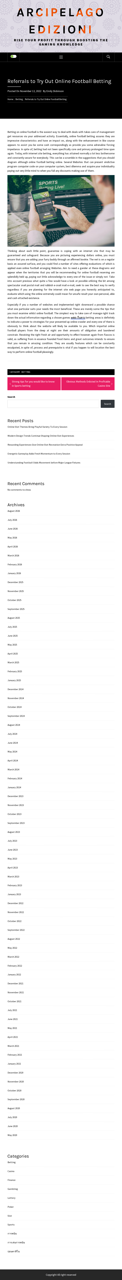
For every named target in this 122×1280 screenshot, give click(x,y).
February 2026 (15, 564)
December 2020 (15, 1072)
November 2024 (16, 698)
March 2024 (13, 769)
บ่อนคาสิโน (14, 1251)
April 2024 (13, 760)
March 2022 (13, 956)
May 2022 (12, 947)
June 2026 (13, 528)
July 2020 (12, 1117)
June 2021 (13, 1019)
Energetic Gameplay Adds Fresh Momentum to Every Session (39, 453)
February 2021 (15, 1054)
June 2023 (13, 849)
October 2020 (14, 1090)
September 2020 (16, 1099)
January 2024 (14, 787)
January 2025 (14, 680)
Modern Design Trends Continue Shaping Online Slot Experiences (41, 435)
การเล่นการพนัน (16, 1242)
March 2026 (13, 555)
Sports (11, 1224)
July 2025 (12, 626)
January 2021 (14, 1063)
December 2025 (15, 582)
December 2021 (15, 983)
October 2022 (14, 921)
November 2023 (16, 805)
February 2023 (15, 885)
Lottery (11, 1197)
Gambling (13, 1188)
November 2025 (16, 591)
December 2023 (15, 796)
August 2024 (14, 724)
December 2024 (15, 689)
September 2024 (16, 715)
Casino (11, 1171)
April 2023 (13, 867)
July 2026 (12, 519)
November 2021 (16, 992)
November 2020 (16, 1081)
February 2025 (15, 671)
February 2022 (15, 965)
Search (11, 396)
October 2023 (14, 814)
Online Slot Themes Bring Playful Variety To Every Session (37, 426)
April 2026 (13, 546)
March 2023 (13, 876)
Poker (11, 1206)
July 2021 (12, 1010)
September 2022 (16, 929)
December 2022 (15, 903)
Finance (11, 1179)
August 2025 (14, 617)
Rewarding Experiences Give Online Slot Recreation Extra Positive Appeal (45, 444)
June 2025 (13, 635)
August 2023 (14, 831)
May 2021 (12, 1028)
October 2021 (14, 1001)
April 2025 (13, 653)
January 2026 (14, 573)
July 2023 (12, 840)
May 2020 (12, 1135)
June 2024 (13, 742)
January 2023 (14, 894)
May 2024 (12, 751)
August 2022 (14, 938)
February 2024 (15, 778)
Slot (10, 1215)
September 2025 (16, 608)
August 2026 (14, 510)
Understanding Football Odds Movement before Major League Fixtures (44, 462)
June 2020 (13, 1126)
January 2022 (14, 974)
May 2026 (12, 537)
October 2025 (14, 600)
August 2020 (14, 1108)
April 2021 (13, 1036)
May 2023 (12, 858)
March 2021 (13, 1045)
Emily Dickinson (55, 91)
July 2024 (12, 733)
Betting (25, 372)
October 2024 (14, 706)
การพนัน (12, 1233)
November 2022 (16, 912)
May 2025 (12, 644)
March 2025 (13, 662)
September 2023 (16, 822)
